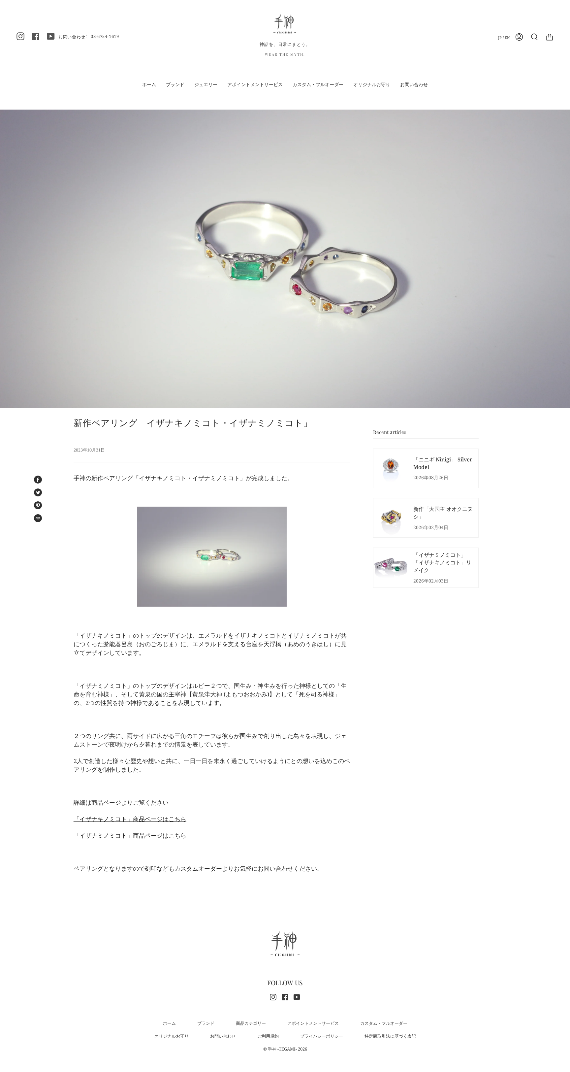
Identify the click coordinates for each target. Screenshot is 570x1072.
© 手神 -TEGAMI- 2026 (285, 1049)
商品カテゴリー (251, 1023)
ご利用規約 (268, 1036)
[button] (205, 84)
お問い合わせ (223, 1036)
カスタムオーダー (198, 868)
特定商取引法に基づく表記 (390, 1036)
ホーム (169, 1023)
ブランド (205, 1023)
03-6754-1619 (105, 36)
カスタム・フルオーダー (383, 1023)
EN (507, 37)
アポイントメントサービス (313, 1023)
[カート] (549, 37)
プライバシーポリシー (321, 1036)
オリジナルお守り (171, 1036)
